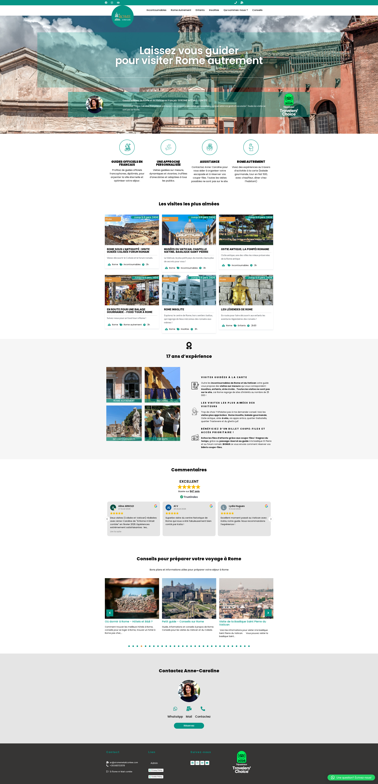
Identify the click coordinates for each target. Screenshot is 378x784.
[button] (271, 519)
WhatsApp (175, 716)
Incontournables (156, 10)
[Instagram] (197, 763)
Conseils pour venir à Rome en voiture (244, 621)
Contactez (203, 716)
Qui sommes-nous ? (236, 10)
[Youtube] (207, 763)
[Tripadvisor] (202, 763)
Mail (189, 716)
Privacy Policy (156, 770)
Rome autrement (124, 400)
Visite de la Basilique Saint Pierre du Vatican (185, 623)
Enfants (200, 10)
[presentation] (129, 646)
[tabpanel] (132, 606)
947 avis (195, 491)
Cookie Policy (156, 777)
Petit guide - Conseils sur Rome (126, 621)
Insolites (214, 10)
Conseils (257, 10)
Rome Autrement (181, 10)
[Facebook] (192, 763)
